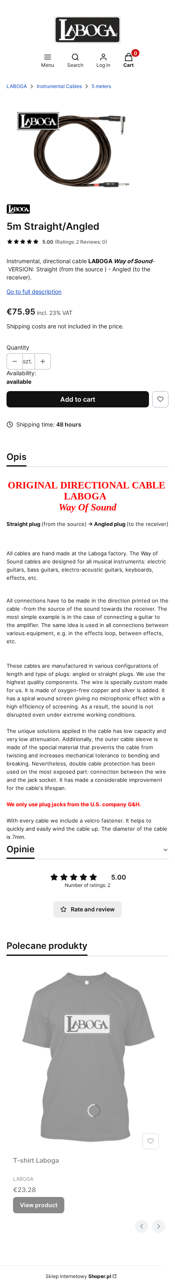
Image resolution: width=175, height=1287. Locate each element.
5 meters (101, 86)
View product (38, 1204)
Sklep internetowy (78, 1276)
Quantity (18, 347)
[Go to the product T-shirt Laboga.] (87, 1061)
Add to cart (77, 399)
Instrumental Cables (59, 86)
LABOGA (17, 86)
